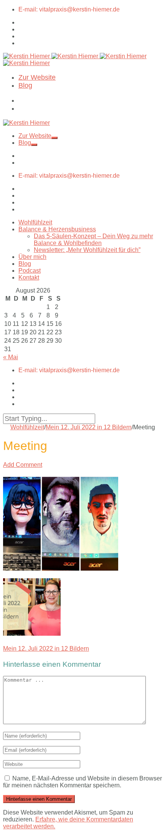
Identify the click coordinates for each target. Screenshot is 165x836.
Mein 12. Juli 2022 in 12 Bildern (89, 427)
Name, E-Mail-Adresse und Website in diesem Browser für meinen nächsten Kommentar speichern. (82, 782)
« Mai (10, 357)
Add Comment (22, 464)
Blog (25, 85)
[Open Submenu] (54, 138)
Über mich (32, 257)
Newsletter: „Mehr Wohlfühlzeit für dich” (87, 250)
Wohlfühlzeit (35, 222)
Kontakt (28, 277)
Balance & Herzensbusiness (57, 229)
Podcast (29, 270)
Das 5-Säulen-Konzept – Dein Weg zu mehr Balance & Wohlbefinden (93, 239)
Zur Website (37, 77)
